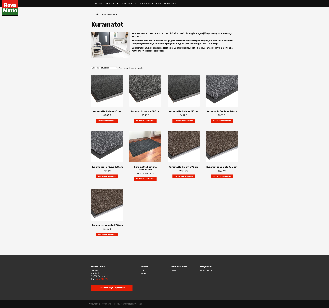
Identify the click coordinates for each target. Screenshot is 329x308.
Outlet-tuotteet (128, 3)
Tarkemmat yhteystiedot (112, 288)
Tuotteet (109, 3)
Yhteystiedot (170, 3)
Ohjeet (158, 3)
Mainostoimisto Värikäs (131, 304)
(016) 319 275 (101, 279)
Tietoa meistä (145, 3)
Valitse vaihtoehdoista (107, 121)
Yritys (144, 270)
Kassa (173, 270)
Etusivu (99, 3)
